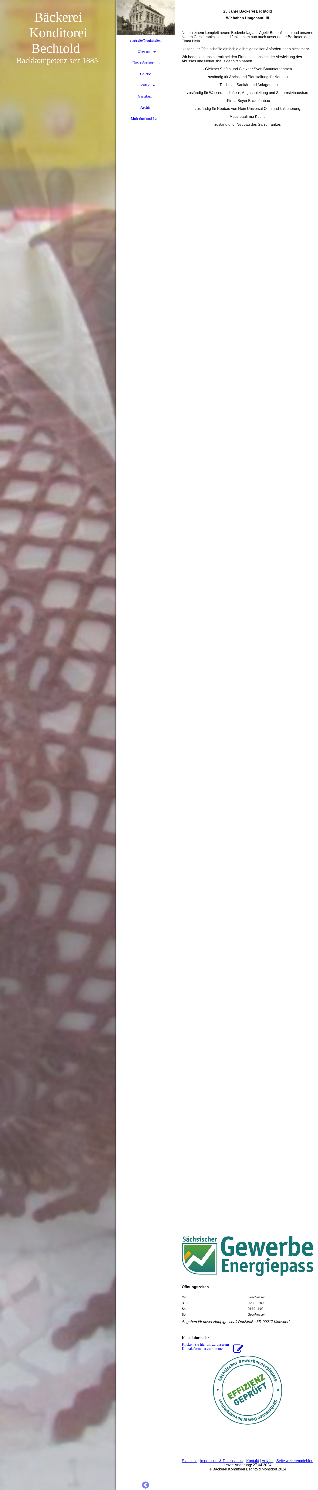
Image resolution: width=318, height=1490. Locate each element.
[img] (58, 745)
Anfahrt (268, 1461)
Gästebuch (145, 96)
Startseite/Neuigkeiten (145, 40)
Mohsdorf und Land (145, 119)
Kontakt (144, 85)
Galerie (145, 74)
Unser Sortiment (144, 63)
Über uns (144, 52)
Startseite (189, 1461)
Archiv (145, 107)
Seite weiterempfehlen (294, 1461)
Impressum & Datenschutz (222, 1461)
